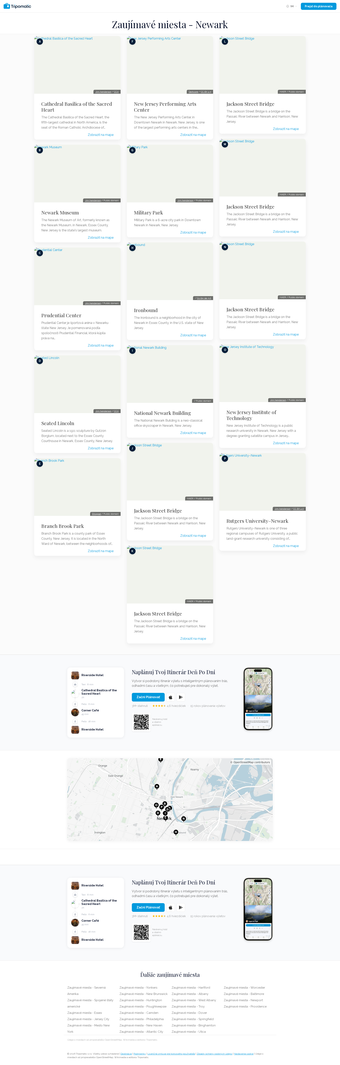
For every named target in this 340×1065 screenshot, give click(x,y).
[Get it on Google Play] (180, 697)
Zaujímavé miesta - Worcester (244, 987)
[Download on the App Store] (170, 697)
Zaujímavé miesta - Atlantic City (141, 1031)
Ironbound (146, 310)
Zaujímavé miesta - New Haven (140, 1025)
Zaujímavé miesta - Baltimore (244, 994)
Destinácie (126, 1053)
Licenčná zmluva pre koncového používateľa (171, 1053)
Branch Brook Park (62, 526)
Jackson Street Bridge (158, 510)
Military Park (148, 212)
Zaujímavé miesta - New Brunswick (143, 994)
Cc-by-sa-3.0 (204, 298)
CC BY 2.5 (206, 91)
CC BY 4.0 (298, 508)
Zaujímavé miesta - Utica (189, 1031)
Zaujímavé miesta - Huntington (140, 1000)
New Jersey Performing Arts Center (165, 107)
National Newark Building (162, 413)
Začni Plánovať (148, 697)
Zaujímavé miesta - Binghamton (194, 1025)
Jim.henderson (103, 91)
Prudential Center (61, 315)
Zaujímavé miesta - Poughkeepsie (142, 1006)
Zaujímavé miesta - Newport (243, 1000)
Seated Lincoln (57, 423)
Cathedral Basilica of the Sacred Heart (76, 107)
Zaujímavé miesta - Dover (189, 1013)
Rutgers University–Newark (257, 521)
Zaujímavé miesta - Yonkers (138, 987)
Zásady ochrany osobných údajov (214, 1053)
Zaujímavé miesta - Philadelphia (141, 1019)
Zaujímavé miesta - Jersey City (88, 1019)
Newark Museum (60, 212)
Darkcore (193, 91)
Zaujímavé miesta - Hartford (191, 987)
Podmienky (140, 1053)
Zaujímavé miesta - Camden (138, 1013)
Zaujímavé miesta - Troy (188, 1006)
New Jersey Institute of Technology (251, 415)
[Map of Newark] (170, 799)
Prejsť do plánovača (319, 6)
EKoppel (96, 514)
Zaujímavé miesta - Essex (84, 1013)
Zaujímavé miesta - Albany (190, 994)
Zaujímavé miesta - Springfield (193, 1019)
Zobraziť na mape (101, 135)
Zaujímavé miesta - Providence (245, 1006)
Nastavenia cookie (243, 1053)
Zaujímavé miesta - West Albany (194, 1000)
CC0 (116, 91)
